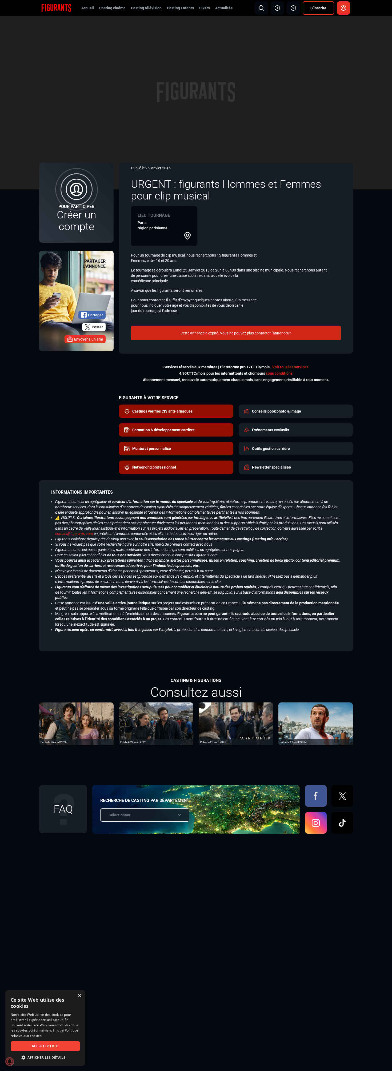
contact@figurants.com (74, 533)
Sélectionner (119, 815)
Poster (97, 327)
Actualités (224, 8)
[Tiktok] (342, 823)
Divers (204, 8)
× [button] (79, 996)
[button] (45, 1057)
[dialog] (45, 1028)
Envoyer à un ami (88, 339)
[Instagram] (316, 823)
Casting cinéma (112, 8)
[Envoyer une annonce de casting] (277, 8)
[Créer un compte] (76, 203)
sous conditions (279, 373)
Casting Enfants (180, 8)
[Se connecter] (343, 8)
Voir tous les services (290, 367)
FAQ (63, 809)
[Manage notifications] (9, 1061)
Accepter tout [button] (45, 1046)
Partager (95, 315)
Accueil (87, 8)
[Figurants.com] (56, 8)
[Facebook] (316, 796)
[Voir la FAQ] (293, 8)
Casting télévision (146, 8)
